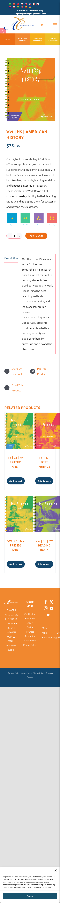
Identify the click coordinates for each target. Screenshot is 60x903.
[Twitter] (51, 602)
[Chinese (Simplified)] (14, 4)
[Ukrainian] (29, 7)
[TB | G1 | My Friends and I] (16, 432)
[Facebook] (45, 602)
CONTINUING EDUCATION (37, 39)
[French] (33, 4)
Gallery (30, 622)
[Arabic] (10, 4)
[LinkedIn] (48, 614)
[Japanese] (37, 4)
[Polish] (14, 7)
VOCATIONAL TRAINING (22, 39)
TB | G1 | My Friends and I (16, 462)
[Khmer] (10, 7)
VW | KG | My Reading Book (44, 545)
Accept (30, 896)
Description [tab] (11, 258)
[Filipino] (29, 4)
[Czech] (22, 4)
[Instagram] (45, 608)
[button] (55, 870)
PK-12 (8, 39)
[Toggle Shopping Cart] (42, 24)
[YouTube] (51, 608)
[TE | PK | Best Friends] (44, 432)
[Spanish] (25, 7)
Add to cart (36, 235)
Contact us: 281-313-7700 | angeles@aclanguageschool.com (30, 12)
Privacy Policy (30, 644)
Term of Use (38, 673)
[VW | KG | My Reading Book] (44, 516)
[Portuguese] (18, 7)
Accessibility (26, 673)
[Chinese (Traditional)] (18, 4)
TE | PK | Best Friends (44, 462)
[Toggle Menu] (54, 24)
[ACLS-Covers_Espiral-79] (30, 89)
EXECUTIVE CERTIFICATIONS (52, 39)
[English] (25, 4)
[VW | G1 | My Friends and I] (16, 516)
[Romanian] (22, 7)
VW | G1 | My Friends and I (15, 545)
